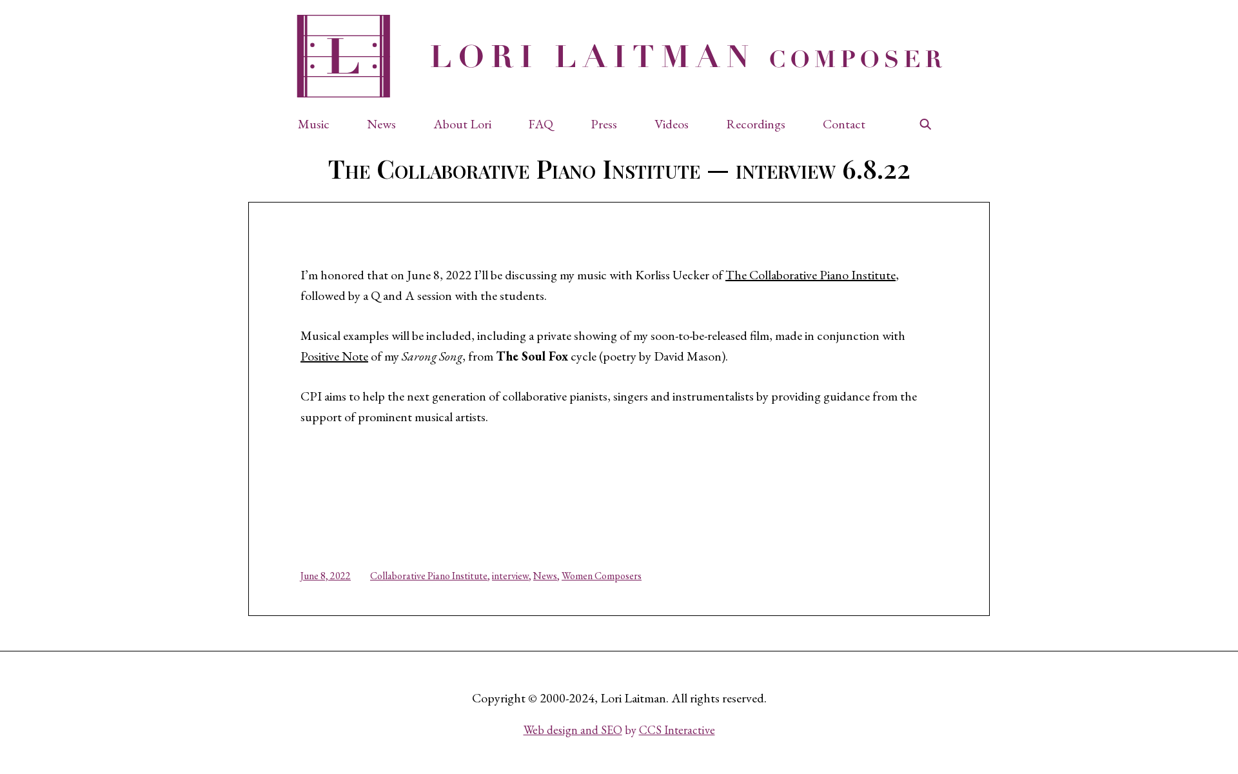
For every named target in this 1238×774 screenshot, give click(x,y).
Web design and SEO (573, 729)
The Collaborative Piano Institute (810, 274)
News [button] (381, 123)
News (545, 575)
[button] (320, 124)
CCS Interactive (677, 729)
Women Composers (602, 575)
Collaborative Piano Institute (428, 575)
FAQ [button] (540, 123)
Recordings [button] (755, 123)
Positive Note (334, 356)
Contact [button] (844, 123)
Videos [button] (671, 123)
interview (510, 575)
